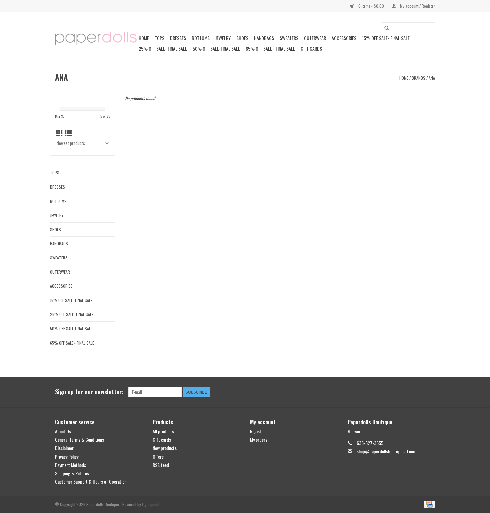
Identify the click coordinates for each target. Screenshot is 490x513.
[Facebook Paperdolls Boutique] (406, 392)
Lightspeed (150, 504)
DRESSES (178, 37)
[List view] (68, 133)
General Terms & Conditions (79, 439)
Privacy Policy (66, 456)
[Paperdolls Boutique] (96, 38)
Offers (158, 456)
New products (165, 447)
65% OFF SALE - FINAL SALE (270, 48)
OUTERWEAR (315, 37)
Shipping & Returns (72, 473)
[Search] (387, 27)
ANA (432, 78)
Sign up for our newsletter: (89, 391)
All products (163, 431)
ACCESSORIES (344, 37)
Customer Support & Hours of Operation (90, 481)
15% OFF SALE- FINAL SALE (386, 37)
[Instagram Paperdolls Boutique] (429, 392)
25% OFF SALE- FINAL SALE (163, 48)
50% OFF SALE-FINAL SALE (216, 48)
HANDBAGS (264, 37)
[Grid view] (59, 133)
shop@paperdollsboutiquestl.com (386, 451)
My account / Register (417, 6)
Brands (418, 78)
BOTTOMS (201, 37)
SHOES (242, 37)
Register (257, 431)
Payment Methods (70, 464)
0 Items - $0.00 (371, 6)
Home (144, 37)
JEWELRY (223, 37)
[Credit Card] (428, 504)
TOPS (159, 37)
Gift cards (311, 48)
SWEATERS (289, 37)
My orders (258, 439)
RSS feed (161, 464)
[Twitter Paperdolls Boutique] (418, 392)
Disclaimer (64, 447)
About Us (63, 431)
